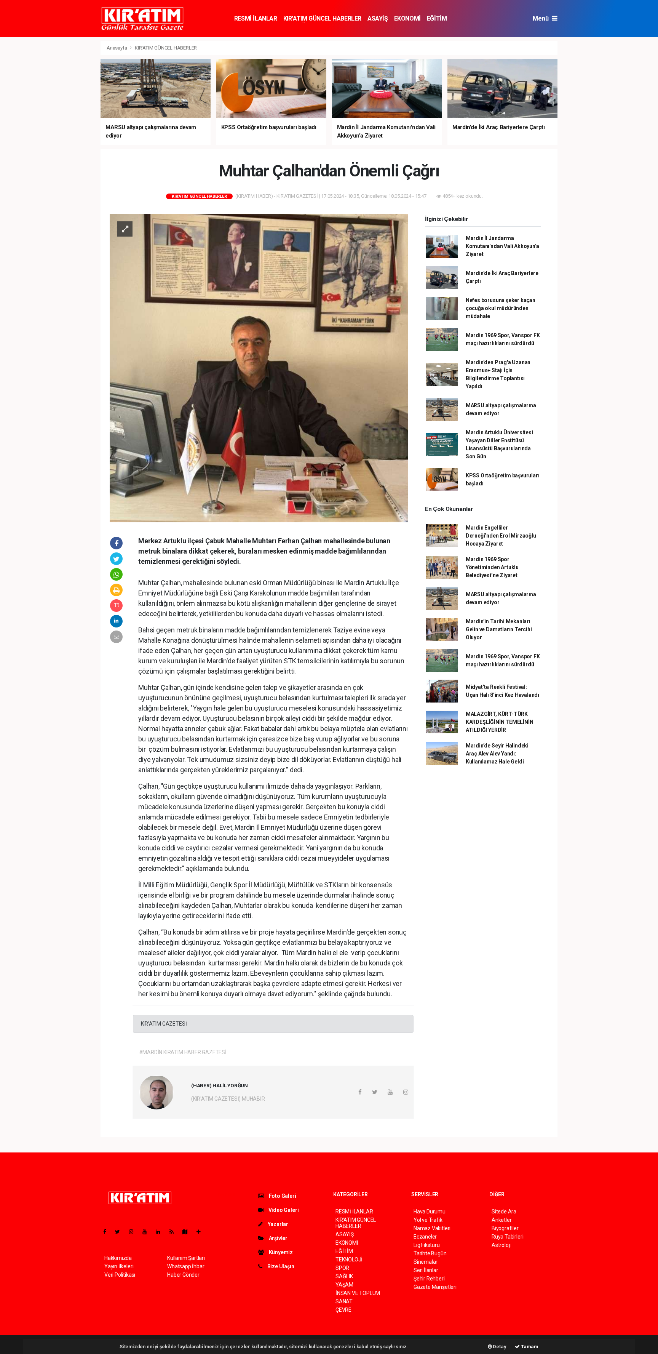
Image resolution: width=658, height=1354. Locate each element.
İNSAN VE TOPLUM (357, 1293)
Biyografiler (505, 1228)
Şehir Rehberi (429, 1279)
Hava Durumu (430, 1211)
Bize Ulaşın (280, 1266)
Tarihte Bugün (430, 1253)
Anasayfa (117, 48)
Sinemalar (426, 1262)
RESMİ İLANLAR (255, 18)
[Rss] (174, 1232)
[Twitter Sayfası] (120, 1232)
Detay (499, 1346)
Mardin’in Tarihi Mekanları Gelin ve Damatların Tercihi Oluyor (499, 629)
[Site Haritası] (188, 1232)
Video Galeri (283, 1210)
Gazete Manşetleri (435, 1287)
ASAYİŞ (377, 18)
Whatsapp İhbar (185, 1266)
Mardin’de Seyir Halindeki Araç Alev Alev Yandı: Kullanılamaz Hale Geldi (497, 754)
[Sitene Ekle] (201, 1232)
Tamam (529, 1346)
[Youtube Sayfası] (147, 1232)
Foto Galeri (282, 1196)
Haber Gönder (183, 1275)
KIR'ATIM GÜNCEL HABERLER (322, 18)
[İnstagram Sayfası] (134, 1232)
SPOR (342, 1268)
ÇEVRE (343, 1310)
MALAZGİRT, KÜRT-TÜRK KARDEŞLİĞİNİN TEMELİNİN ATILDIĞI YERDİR (499, 722)
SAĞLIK (344, 1276)
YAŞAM (344, 1285)
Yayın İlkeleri (118, 1266)
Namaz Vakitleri (432, 1228)
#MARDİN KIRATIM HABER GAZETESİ (183, 1052)
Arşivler (277, 1238)
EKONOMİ (407, 18)
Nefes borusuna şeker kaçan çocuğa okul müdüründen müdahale (500, 308)
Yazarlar (277, 1224)
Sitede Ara (504, 1211)
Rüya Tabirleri (507, 1237)
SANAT (344, 1301)
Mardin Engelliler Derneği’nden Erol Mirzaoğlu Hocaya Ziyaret (501, 536)
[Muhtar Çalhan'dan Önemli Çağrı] (259, 368)
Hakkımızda (118, 1258)
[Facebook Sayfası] (107, 1232)
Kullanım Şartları (186, 1258)
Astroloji (501, 1245)
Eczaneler (425, 1237)
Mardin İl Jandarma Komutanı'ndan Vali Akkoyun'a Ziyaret (502, 246)
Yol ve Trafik (428, 1220)
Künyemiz (280, 1252)
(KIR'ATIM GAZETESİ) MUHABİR (228, 1099)
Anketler (501, 1220)
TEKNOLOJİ (349, 1259)
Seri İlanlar (426, 1270)
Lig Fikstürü (427, 1245)
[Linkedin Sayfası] (161, 1232)
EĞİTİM (437, 18)
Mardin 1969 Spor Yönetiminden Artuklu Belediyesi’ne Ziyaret (492, 567)
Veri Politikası (119, 1275)
